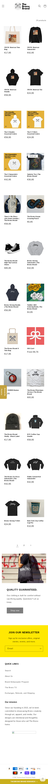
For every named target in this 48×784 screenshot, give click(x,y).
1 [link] (17, 545)
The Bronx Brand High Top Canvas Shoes (10, 263)
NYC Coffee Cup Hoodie (33, 435)
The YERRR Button (11, 390)
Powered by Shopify (30, 777)
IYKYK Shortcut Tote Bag (12, 48)
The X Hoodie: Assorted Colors (10, 133)
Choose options (35, 59)
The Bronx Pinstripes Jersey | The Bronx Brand (35, 392)
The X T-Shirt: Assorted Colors (33, 133)
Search (8, 671)
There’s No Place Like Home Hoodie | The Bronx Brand (11, 218)
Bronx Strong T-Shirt (12, 521)
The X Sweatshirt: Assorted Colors (11, 175)
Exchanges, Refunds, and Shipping (20, 693)
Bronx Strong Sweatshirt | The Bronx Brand (33, 263)
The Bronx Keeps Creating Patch (33, 217)
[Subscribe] (40, 649)
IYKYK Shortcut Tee (34, 90)
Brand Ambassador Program (17, 682)
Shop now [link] (14, 610)
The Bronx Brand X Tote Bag (11, 349)
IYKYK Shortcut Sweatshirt (33, 48)
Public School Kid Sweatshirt (34, 478)
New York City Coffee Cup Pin (35, 522)
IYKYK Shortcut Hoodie (10, 91)
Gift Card (30, 348)
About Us (9, 676)
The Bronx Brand (21, 777)
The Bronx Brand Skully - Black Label (12, 435)
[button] (24, 781)
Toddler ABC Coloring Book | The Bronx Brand (34, 307)
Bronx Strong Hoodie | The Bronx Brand (12, 306)
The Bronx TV (11, 687)
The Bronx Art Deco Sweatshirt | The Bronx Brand (12, 478)
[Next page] (30, 545)
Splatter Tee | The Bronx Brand (34, 175)
